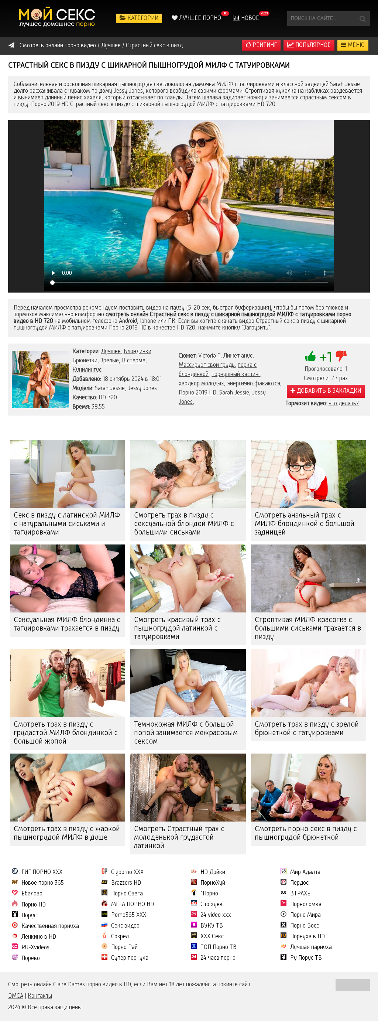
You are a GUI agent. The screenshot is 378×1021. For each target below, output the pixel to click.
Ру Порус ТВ (306, 958)
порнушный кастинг (236, 375)
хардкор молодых (201, 384)
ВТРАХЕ (300, 894)
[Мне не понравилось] (341, 356)
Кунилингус (87, 370)
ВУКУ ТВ (211, 926)
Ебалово (31, 894)
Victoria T (209, 356)
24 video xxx (215, 915)
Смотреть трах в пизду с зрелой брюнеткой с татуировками (307, 729)
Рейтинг (264, 45)
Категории (142, 18)
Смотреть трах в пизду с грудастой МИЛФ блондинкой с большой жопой (66, 733)
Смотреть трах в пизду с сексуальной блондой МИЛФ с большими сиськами (184, 524)
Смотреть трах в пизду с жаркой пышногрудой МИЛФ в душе (67, 833)
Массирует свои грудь (207, 365)
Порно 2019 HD (197, 393)
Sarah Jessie (234, 393)
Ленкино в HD (38, 937)
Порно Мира (305, 915)
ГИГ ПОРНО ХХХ (41, 872)
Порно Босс (304, 926)
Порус (29, 916)
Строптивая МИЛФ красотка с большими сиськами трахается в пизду (308, 629)
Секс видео (125, 926)
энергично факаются (253, 384)
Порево (30, 959)
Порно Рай (124, 947)
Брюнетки (84, 361)
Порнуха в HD (307, 937)
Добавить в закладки (328, 391)
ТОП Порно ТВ (218, 947)
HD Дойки (212, 872)
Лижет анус (237, 356)
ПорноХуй (212, 883)
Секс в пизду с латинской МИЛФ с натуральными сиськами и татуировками (67, 524)
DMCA (15, 996)
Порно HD (33, 905)
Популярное (312, 45)
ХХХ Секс (212, 937)
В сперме (133, 361)
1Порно (209, 894)
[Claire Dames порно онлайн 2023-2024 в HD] (58, 18)
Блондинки (137, 352)
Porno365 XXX (128, 915)
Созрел (120, 937)
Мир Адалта (305, 872)
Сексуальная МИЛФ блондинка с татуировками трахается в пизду (67, 624)
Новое (249, 18)
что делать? (344, 404)
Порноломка (306, 905)
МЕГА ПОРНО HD (132, 905)
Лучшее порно (199, 18)
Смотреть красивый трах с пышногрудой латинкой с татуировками (177, 629)
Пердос (299, 883)
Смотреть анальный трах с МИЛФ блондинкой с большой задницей (304, 524)
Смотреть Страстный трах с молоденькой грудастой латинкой (179, 838)
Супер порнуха (129, 958)
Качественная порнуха (50, 926)
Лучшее (111, 352)
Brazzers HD (126, 883)
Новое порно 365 (42, 883)
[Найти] (362, 18)
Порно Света (127, 894)
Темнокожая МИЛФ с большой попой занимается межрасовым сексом (186, 733)
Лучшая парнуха (311, 947)
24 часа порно (218, 958)
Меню (355, 45)
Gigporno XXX (127, 872)
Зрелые (109, 361)
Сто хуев (211, 905)
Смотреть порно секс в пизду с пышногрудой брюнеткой (306, 833)
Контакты (40, 996)
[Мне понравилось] (310, 356)
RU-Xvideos (35, 948)
